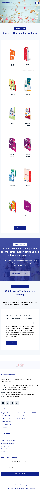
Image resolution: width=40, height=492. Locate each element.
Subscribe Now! (20, 474)
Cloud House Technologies (20, 485)
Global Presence (6, 421)
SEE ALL (21, 228)
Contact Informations (8, 449)
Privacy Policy (5, 446)
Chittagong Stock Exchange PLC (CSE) (13, 419)
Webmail (32, 488)
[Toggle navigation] (37, 3)
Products (4, 427)
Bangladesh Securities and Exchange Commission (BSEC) (18, 413)
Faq (27, 488)
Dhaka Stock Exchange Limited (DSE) (12, 416)
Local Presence (6, 424)
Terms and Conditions (8, 443)
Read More (11, 343)
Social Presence (6, 452)
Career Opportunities (8, 440)
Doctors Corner (6, 437)
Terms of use (9, 488)
